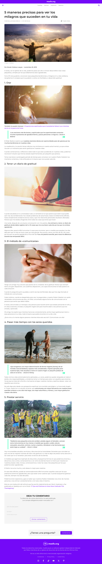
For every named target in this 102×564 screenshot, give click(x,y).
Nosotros (61, 5)
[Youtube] (53, 561)
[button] (2, 5)
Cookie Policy (61, 556)
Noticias (46, 5)
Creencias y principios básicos (12, 21)
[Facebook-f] (43, 561)
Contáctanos (40, 556)
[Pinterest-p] (63, 561)
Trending (39, 5)
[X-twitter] (58, 561)
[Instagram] (38, 561)
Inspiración (53, 5)
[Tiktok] (48, 561)
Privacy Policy (51, 556)
